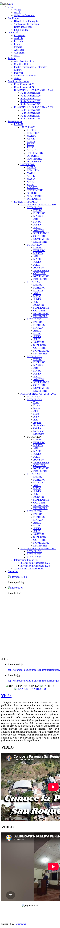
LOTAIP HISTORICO (26, 201)
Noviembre (39, 431)
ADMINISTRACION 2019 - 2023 (38, 204)
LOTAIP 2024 (27, 164)
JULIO (30, 147)
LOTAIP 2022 (34, 319)
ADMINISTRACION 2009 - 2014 (38, 548)
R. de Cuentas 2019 (30, 92)
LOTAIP (18, 124)
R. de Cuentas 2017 (30, 115)
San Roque (13, 18)
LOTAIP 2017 (34, 474)
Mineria (18, 47)
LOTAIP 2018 (34, 511)
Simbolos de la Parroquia (26, 24)
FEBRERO (33, 133)
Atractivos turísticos (24, 61)
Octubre (37, 428)
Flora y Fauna (21, 29)
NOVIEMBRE (34, 158)
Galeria (17, 78)
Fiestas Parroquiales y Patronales (30, 67)
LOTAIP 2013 (34, 551)
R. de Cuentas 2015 (30, 110)
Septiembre (39, 425)
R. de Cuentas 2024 (24, 87)
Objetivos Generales (24, 15)
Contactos (13, 571)
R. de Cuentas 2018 (30, 118)
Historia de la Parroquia (26, 21)
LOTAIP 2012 (34, 554)
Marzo (36, 408)
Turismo (12, 58)
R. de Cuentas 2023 (30, 104)
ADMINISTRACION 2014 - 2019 (38, 393)
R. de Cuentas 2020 (30, 95)
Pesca (17, 44)
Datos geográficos (23, 26)
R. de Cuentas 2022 (30, 101)
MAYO (31, 141)
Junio (36, 416)
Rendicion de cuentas (18, 81)
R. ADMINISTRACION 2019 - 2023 (33, 90)
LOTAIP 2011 (34, 557)
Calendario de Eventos (25, 75)
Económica (19, 35)
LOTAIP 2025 (27, 127)
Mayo (36, 413)
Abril (36, 411)
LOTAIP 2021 (34, 282)
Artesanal (19, 49)
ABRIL (31, 138)
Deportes (18, 72)
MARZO (31, 135)
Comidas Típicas (22, 64)
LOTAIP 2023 (34, 356)
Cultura (18, 69)
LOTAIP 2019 (34, 207)
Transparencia (15, 121)
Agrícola (18, 38)
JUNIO (30, 144)
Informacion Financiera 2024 (35, 565)
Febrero (37, 405)
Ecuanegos (20, 924)
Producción (13, 32)
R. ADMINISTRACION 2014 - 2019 (33, 107)
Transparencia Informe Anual (29, 568)
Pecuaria (18, 41)
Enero (36, 402)
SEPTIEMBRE (35, 153)
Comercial (19, 52)
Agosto (37, 422)
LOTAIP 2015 (34, 399)
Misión (17, 12)
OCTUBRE (33, 155)
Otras (17, 55)
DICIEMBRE (34, 161)
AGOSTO (32, 150)
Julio (35, 419)
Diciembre (38, 433)
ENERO (31, 130)
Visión (17, 9)
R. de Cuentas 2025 (24, 84)
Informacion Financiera (26, 560)
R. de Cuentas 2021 (30, 98)
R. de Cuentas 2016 (30, 112)
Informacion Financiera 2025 (35, 562)
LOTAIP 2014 (34, 396)
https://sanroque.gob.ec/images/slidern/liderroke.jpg (33, 680)
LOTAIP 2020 (34, 244)
